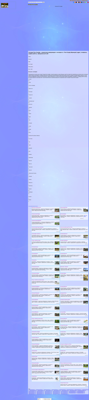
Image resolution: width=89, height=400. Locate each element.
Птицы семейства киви (36, 240)
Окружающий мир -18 (48, 391)
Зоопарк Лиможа (35, 299)
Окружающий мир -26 (56, 392)
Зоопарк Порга (63, 331)
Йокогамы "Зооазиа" (64, 266)
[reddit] (80, 2)
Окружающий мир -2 (39, 389)
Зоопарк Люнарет (35, 305)
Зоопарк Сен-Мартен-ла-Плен (65, 344)
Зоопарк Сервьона (35, 337)
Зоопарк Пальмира (63, 325)
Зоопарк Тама (34, 350)
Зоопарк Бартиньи (63, 233)
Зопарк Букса (34, 376)
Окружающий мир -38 (40, 393)
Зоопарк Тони (62, 350)
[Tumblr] (82, 2)
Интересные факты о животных (79, 0)
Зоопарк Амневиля (63, 240)
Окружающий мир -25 (48, 392)
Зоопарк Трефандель (64, 369)
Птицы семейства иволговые (37, 318)
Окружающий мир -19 (56, 391)
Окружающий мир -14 (73, 390)
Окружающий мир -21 (72, 391)
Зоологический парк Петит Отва (66, 227)
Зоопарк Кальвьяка (35, 266)
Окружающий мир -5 (62, 389)
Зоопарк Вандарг (63, 260)
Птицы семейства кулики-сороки (38, 279)
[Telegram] (86, 2)
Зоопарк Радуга (35, 325)
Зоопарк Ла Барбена (35, 286)
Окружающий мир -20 (64, 391)
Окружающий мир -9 (33, 390)
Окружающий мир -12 (57, 390)
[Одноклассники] (75, 2)
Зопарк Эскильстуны (64, 382)
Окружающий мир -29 (81, 392)
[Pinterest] (88, 2)
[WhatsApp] (85, 2)
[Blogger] (77, 2)
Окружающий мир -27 (64, 392)
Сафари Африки (63, 376)
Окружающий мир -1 (31, 389)
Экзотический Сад (63, 207)
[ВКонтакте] (73, 2)
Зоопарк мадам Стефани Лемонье (38, 369)
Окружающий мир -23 (32, 392)
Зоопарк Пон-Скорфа (36, 331)
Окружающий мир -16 (32, 391)
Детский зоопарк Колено (36, 207)
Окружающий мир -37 (32, 393)
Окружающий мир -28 (72, 392)
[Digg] (78, 2)
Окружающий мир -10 (41, 390)
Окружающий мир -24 (40, 392)
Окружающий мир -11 (49, 390)
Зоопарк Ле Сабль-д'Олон (65, 299)
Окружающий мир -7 (78, 389)
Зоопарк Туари (34, 356)
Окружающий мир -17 (40, 391)
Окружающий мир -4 (55, 389)
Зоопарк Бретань (63, 253)
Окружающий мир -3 (47, 389)
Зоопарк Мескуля (63, 318)
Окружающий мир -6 (70, 389)
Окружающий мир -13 (65, 390)
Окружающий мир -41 (64, 393)
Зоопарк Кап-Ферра (35, 273)
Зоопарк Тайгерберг (35, 344)
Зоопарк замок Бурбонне (36, 220)
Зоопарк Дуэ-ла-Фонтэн (36, 233)
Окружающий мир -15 (81, 390)
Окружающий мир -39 (48, 393)
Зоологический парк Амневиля (37, 227)
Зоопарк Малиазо (63, 286)
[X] (76, 2)
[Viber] (84, 2)
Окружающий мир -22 (81, 391)
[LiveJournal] (81, 2)
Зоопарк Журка (63, 273)
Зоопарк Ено (34, 260)
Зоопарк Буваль (35, 253)
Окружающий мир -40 (56, 393)
